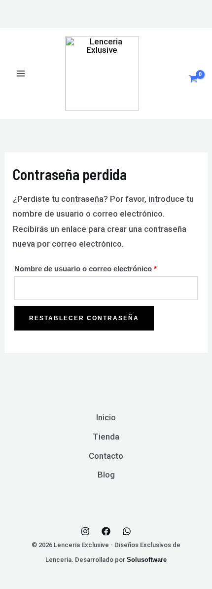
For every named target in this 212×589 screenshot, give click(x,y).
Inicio (106, 417)
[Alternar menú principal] (21, 73)
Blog (106, 474)
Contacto (106, 456)
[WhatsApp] (126, 531)
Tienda (106, 437)
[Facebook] (106, 531)
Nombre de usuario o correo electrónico (104, 267)
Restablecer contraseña (84, 318)
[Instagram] (85, 531)
